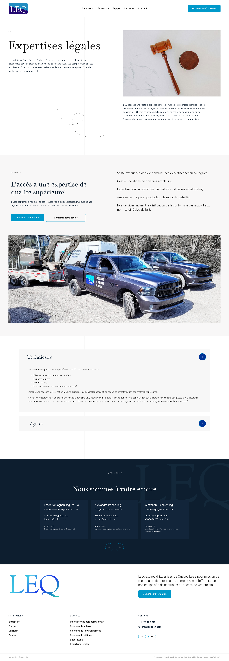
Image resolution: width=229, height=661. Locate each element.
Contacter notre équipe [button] (66, 217)
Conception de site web (204, 657)
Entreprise (103, 8)
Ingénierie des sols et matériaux (87, 621)
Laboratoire (76, 639)
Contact (142, 8)
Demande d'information (27, 217)
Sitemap (28, 657)
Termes (21, 657)
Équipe (116, 8)
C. (149, 626)
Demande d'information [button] (204, 8)
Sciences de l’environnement (85, 630)
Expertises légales (79, 644)
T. (146, 621)
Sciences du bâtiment (81, 635)
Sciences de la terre (80, 626)
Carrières (129, 8)
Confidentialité (12, 657)
